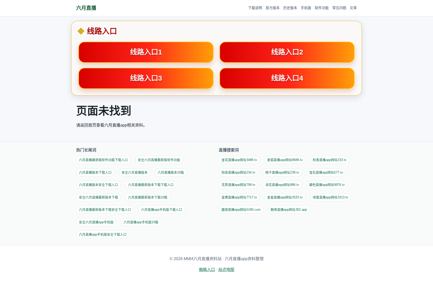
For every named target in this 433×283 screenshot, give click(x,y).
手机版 (306, 8)
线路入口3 (146, 78)
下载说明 (255, 8)
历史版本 (290, 8)
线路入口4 (287, 78)
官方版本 (273, 8)
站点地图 (226, 269)
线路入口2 (287, 52)
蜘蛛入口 (207, 269)
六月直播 (86, 8)
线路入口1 (146, 52)
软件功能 (322, 8)
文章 (353, 8)
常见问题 (339, 8)
